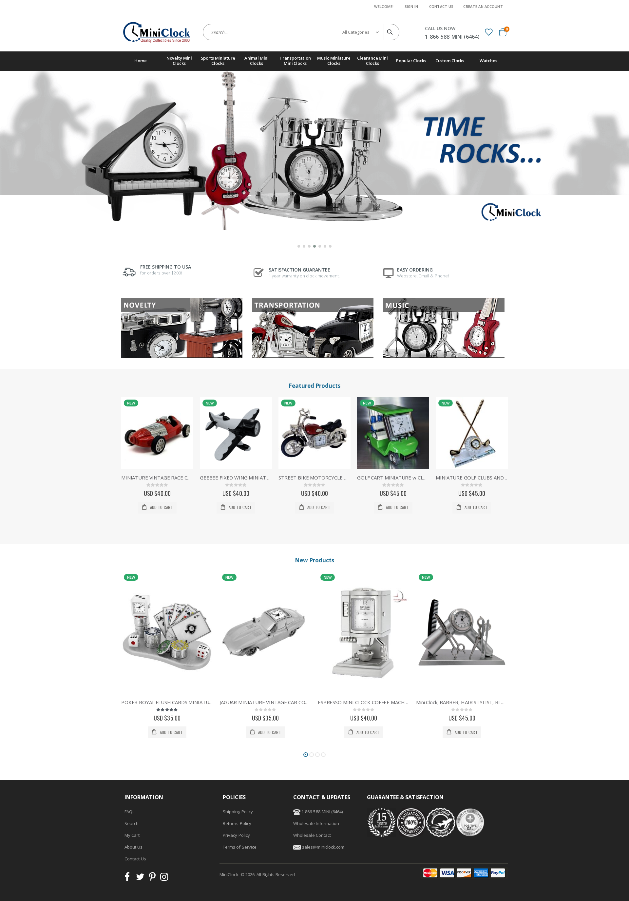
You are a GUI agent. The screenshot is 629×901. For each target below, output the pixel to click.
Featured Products (314, 385)
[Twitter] (140, 878)
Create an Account (483, 6)
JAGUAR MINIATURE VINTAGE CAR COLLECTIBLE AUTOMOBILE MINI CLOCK (265, 702)
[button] (298, 246)
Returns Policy (237, 823)
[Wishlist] (488, 32)
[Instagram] (164, 878)
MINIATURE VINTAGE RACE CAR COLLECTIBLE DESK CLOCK (157, 477)
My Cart (132, 835)
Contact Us (441, 6)
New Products (314, 560)
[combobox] (301, 32)
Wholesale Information (316, 823)
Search (131, 823)
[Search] (390, 32)
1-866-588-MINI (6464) (321, 812)
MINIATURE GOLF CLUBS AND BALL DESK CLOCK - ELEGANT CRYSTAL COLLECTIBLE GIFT (472, 477)
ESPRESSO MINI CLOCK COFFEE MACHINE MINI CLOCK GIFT (364, 702)
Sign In (411, 6)
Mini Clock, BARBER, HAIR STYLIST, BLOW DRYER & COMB (462, 702)
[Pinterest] (152, 878)
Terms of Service (240, 847)
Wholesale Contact (312, 835)
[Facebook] (129, 878)
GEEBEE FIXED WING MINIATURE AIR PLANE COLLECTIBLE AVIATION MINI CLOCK (236, 477)
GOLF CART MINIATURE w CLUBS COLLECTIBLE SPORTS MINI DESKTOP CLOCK (393, 477)
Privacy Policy (236, 835)
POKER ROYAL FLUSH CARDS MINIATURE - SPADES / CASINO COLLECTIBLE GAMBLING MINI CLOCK (167, 702)
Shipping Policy (238, 812)
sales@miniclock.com (323, 847)
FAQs (129, 812)
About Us (133, 847)
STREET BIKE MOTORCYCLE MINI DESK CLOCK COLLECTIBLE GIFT (314, 477)
